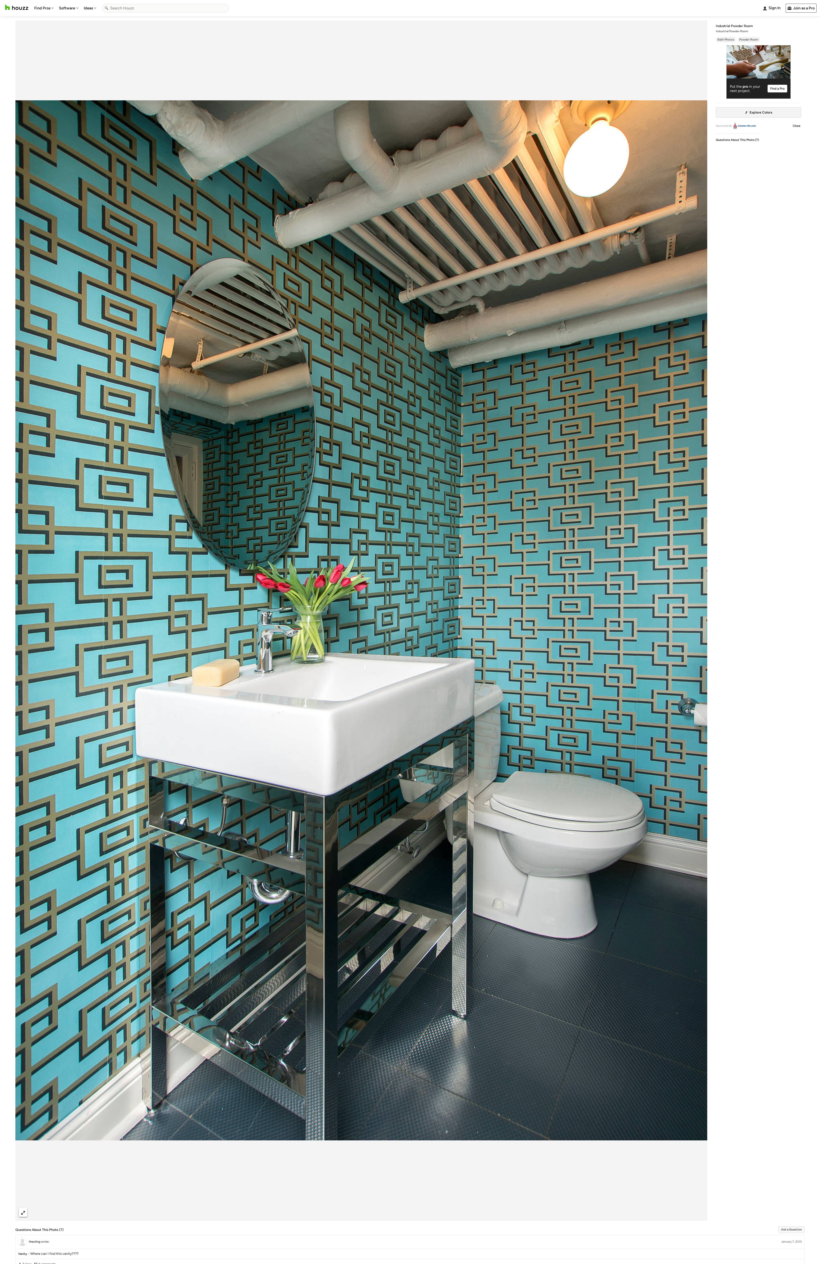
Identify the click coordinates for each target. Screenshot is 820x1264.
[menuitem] (44, 8)
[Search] (106, 8)
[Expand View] (23, 1212)
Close (796, 126)
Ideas (88, 8)
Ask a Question (791, 1229)
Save (375, 1212)
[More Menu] (699, 1212)
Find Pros (42, 8)
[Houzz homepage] (16, 7)
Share (353, 1212)
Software (67, 8)
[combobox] (165, 8)
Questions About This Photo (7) (737, 140)
